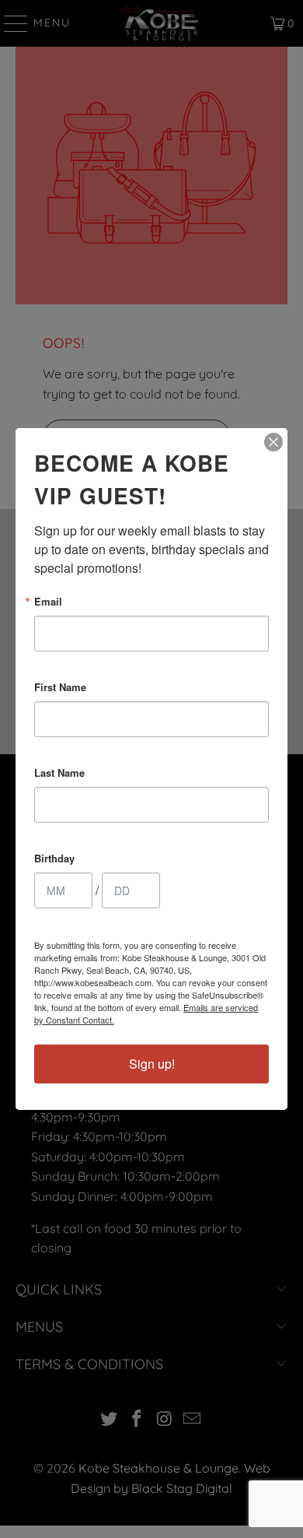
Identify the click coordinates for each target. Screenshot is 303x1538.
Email (48, 601)
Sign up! (152, 1064)
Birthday (54, 858)
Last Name (59, 772)
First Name (60, 687)
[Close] (273, 442)
